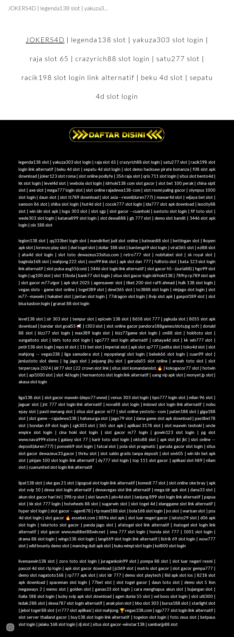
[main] (117, 64)
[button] (10, 627)
